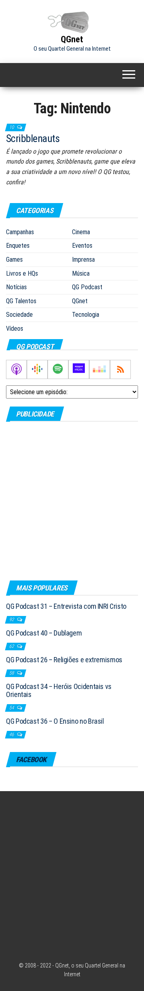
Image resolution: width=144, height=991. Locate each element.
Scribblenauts (33, 138)
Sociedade (19, 314)
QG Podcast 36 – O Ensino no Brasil (55, 721)
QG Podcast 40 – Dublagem (44, 633)
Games (14, 259)
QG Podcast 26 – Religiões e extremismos (64, 659)
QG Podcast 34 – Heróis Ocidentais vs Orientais (59, 690)
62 (12, 646)
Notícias (16, 287)
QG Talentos (21, 301)
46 (12, 734)
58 (12, 673)
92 (12, 619)
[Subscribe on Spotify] (58, 369)
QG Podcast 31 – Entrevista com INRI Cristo (66, 606)
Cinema (81, 232)
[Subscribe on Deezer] (99, 369)
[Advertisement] (72, 500)
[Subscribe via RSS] (120, 369)
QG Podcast (87, 287)
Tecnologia (85, 314)
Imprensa (83, 259)
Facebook (31, 759)
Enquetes (18, 245)
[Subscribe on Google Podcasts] (37, 369)
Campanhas (20, 232)
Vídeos (14, 328)
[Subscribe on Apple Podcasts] (16, 369)
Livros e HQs (22, 273)
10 (12, 127)
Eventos (82, 245)
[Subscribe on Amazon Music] (78, 369)
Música (81, 273)
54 (12, 708)
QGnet (72, 39)
